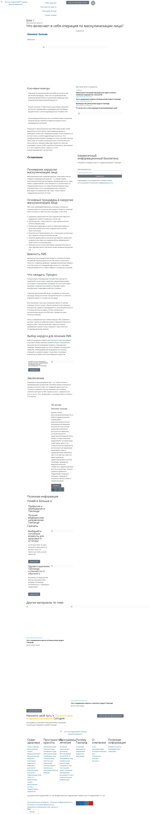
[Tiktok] (87, 803)
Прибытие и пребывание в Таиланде (36, 508)
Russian (32, 812)
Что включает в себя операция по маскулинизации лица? (96, 108)
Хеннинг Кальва (37, 34)
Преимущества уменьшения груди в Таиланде (93, 104)
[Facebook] (78, 803)
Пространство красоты (34, 23)
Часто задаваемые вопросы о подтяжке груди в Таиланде (92, 703)
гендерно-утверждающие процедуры (42, 283)
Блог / (30, 20)
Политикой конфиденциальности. (101, 183)
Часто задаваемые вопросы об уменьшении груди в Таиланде (98, 99)
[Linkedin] (82, 803)
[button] (50, 163)
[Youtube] (91, 803)
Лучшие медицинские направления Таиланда (36, 519)
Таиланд (79, 90)
